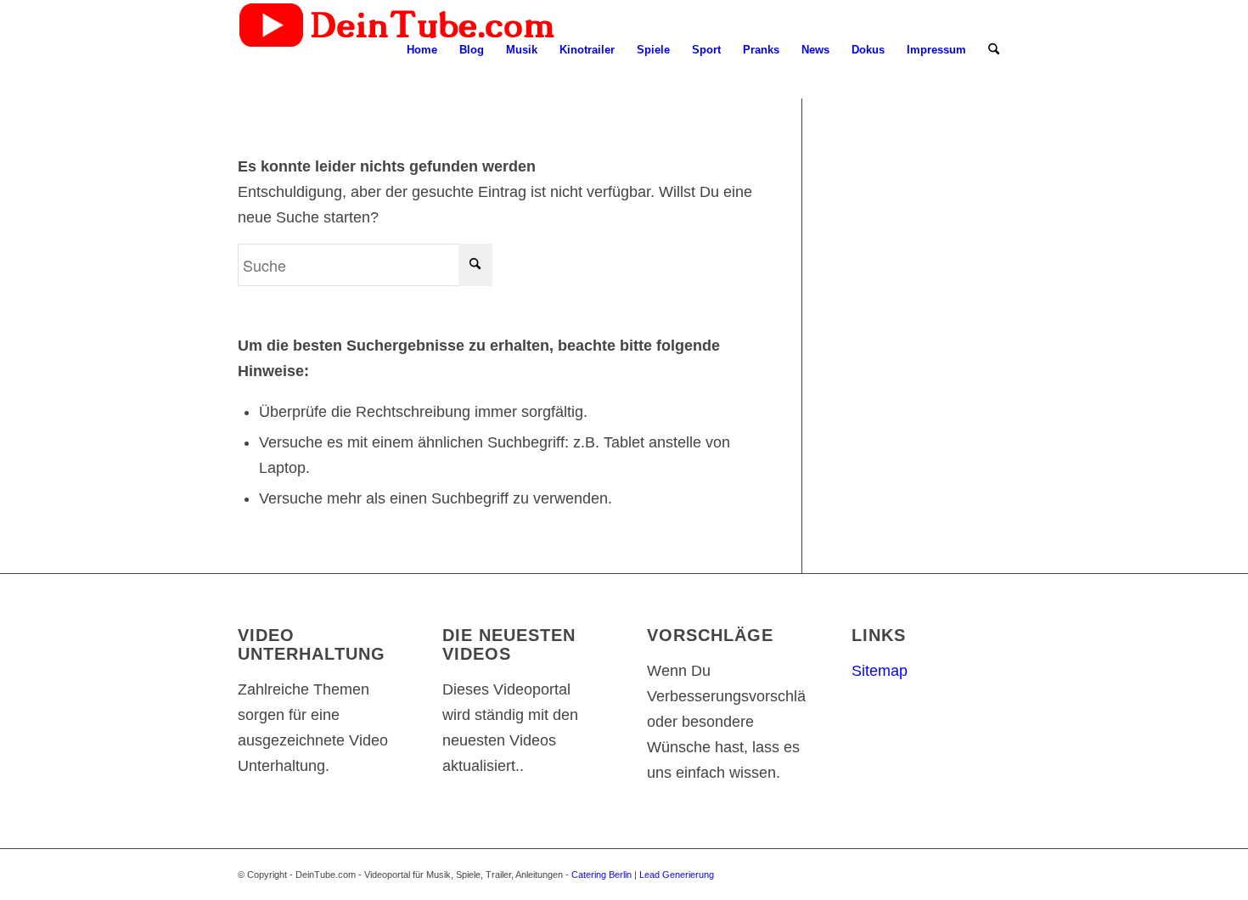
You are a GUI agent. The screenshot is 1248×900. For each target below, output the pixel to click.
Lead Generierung (676, 874)
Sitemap (880, 670)
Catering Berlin (601, 874)
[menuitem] (422, 50)
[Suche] (993, 50)
